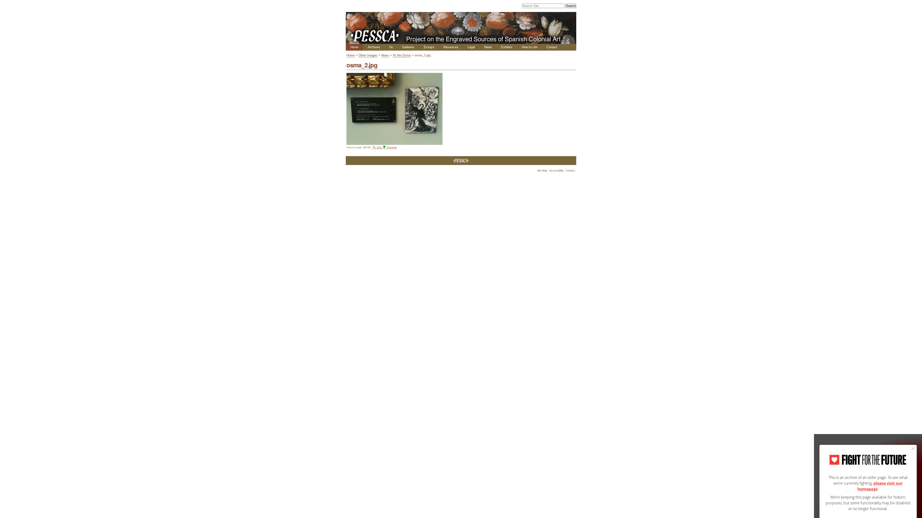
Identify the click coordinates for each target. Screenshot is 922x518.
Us (391, 47)
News (488, 47)
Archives (374, 47)
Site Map (542, 170)
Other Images (367, 55)
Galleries (408, 47)
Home (354, 47)
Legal (471, 47)
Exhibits (506, 47)
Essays (429, 47)
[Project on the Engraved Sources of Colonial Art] (461, 42)
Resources (450, 47)
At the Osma (402, 55)
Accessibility (556, 170)
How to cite (529, 47)
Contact (551, 47)
